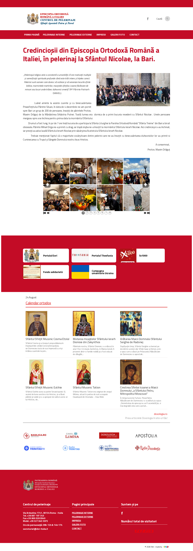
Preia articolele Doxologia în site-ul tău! (146, 418)
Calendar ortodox (38, 303)
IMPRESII (76, 520)
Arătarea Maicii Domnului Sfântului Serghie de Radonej (141, 340)
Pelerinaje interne (54, 34)
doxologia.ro (160, 414)
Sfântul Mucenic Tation (86, 387)
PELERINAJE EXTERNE (82, 517)
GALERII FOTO (79, 524)
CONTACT (77, 528)
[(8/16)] (137, 198)
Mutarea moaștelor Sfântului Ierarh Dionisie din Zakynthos (94, 340)
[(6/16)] (110, 198)
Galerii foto (118, 34)
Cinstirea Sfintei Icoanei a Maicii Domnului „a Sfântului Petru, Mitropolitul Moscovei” (139, 390)
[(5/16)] (110, 171)
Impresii (101, 34)
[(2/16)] (56, 198)
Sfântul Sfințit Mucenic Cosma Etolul (47, 338)
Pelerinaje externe (81, 34)
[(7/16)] (137, 171)
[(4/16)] (83, 198)
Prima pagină (31, 34)
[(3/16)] (83, 171)
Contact (134, 34)
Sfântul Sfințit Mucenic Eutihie (44, 387)
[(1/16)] (56, 171)
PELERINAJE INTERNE (82, 513)
